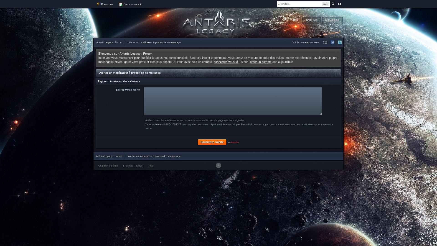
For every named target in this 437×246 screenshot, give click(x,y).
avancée (340, 4)
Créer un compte (132, 4)
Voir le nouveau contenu (305, 42)
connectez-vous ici (226, 62)
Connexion (106, 4)
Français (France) (133, 165)
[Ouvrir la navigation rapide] (325, 42)
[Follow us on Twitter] (339, 42)
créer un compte (261, 62)
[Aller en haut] (218, 165)
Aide (151, 165)
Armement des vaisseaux (125, 81)
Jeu (295, 20)
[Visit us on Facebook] (332, 42)
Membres (332, 20)
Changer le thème (108, 165)
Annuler (234, 142)
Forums (312, 20)
